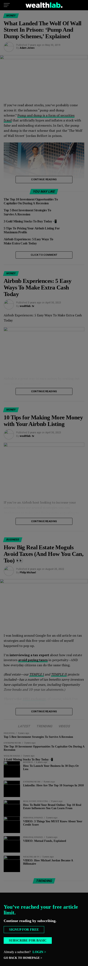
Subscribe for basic (28, 940)
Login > (39, 952)
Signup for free (24, 929)
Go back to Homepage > (23, 957)
